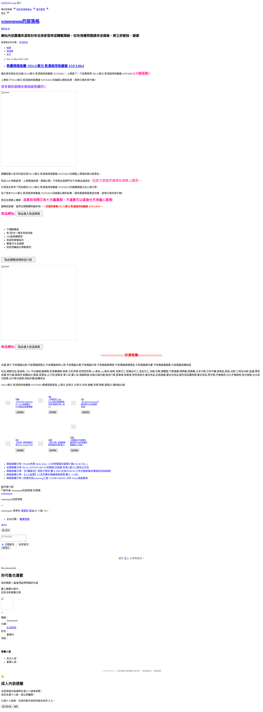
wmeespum (6, 493)
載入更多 (5, 530)
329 (82, 399)
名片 (9, 54)
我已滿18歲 (6, 707)
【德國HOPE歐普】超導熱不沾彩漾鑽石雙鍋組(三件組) (78, 442)
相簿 (9, 48)
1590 (72, 437)
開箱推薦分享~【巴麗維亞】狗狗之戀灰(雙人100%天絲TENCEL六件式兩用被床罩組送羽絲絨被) (59, 471)
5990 (17, 399)
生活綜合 (23, 42)
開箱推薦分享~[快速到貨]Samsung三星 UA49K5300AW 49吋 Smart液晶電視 (47, 478)
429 (16, 440)
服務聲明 (157, 671)
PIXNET (111, 671)
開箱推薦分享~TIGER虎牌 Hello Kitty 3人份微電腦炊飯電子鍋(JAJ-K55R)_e (47, 464)
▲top (4, 524)
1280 (50, 440)
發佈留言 (5, 548)
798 (49, 397)
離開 (16, 707)
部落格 (10, 51)
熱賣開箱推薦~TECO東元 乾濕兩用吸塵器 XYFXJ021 (45, 66)
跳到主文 (5, 29)
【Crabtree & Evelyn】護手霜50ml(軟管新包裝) (89, 404)
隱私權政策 (146, 671)
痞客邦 (24, 510)
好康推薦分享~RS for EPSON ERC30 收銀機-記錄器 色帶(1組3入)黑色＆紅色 (48, 467)
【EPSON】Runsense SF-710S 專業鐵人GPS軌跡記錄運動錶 (24, 404)
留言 (31, 510)
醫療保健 (24, 519)
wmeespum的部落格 (20, 21)
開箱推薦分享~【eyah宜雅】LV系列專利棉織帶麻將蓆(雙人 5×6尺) (42, 474)
